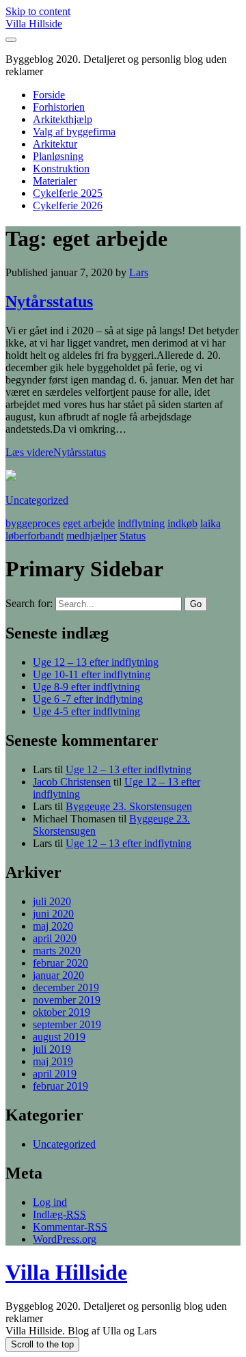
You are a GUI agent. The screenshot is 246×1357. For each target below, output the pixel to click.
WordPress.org (64, 1239)
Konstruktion (61, 168)
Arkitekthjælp (62, 119)
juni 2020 (53, 913)
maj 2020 (53, 926)
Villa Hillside (33, 23)
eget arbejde (89, 523)
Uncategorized (36, 500)
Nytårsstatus (49, 301)
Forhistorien (59, 107)
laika (210, 523)
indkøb (182, 523)
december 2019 (66, 987)
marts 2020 (57, 950)
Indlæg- (59, 1214)
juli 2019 (52, 1049)
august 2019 (59, 1037)
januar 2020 (58, 975)
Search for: (29, 603)
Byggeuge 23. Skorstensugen (129, 806)
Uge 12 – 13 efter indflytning (96, 662)
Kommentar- (70, 1227)
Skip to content (37, 11)
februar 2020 (60, 963)
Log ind (50, 1202)
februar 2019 (60, 1086)
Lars (138, 272)
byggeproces (32, 523)
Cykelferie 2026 (67, 205)
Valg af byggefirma (74, 131)
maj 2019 (53, 1061)
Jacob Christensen (72, 782)
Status (133, 535)
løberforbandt (34, 535)
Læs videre (55, 452)
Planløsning (58, 156)
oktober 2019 (61, 1012)
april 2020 (55, 938)
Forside (49, 94)
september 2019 (67, 1024)
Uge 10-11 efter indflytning (91, 674)
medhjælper (91, 535)
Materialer (55, 181)
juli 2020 (52, 901)
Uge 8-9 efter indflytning (86, 687)
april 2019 (55, 1073)
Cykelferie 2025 (67, 193)
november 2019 (66, 1000)
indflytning (141, 523)
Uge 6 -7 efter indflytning (88, 699)
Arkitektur (55, 144)
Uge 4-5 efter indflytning (86, 711)
